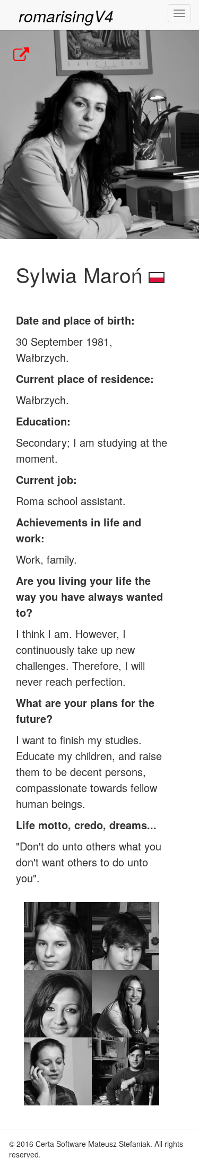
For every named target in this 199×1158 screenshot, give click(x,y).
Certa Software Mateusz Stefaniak (93, 1143)
